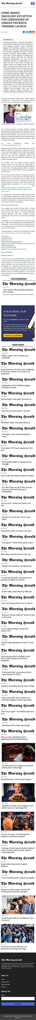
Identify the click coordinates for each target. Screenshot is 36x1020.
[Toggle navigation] (33, 3)
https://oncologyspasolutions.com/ (11, 145)
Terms (3, 979)
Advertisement (5, 984)
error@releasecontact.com (26, 266)
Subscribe (18, 1004)
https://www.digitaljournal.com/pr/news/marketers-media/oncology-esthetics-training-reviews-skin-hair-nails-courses (17, 189)
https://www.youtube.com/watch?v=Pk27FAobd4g (16, 233)
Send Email (8, 240)
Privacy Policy (5, 982)
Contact (3, 987)
